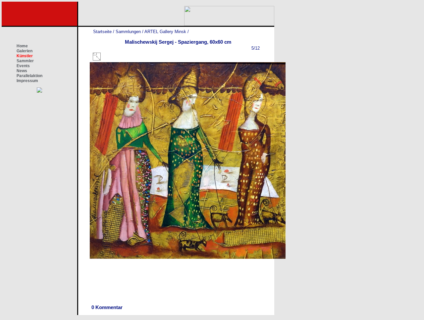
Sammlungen (128, 31)
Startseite (102, 31)
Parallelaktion (29, 75)
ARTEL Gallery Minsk (165, 31)
